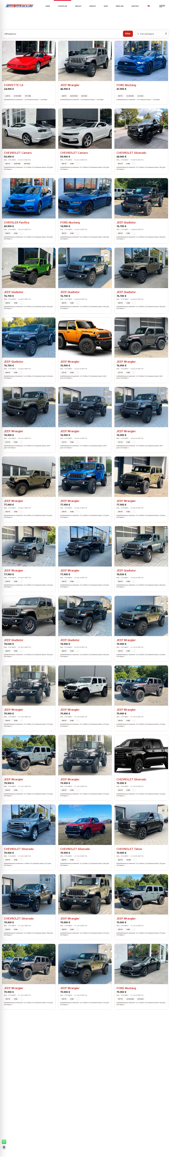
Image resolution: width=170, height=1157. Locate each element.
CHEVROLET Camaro (18, 153)
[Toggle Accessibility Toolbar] (4, 1147)
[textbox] (145, 34)
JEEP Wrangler (70, 85)
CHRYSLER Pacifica (16, 222)
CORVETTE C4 (13, 85)
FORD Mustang (126, 85)
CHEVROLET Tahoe (129, 849)
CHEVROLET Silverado (131, 153)
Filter (128, 33)
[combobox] (151, 34)
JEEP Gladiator (126, 222)
